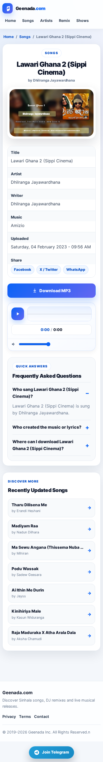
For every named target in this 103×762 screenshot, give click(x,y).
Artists (46, 20)
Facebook (22, 269)
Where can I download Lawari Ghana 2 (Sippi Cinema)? (42, 445)
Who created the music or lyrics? (46, 427)
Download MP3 (55, 290)
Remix (64, 20)
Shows (82, 20)
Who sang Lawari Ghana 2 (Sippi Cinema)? (45, 393)
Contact (41, 716)
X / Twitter (49, 269)
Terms (25, 716)
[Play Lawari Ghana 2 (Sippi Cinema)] (17, 313)
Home (10, 20)
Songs (28, 20)
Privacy (9, 716)
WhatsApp (75, 269)
